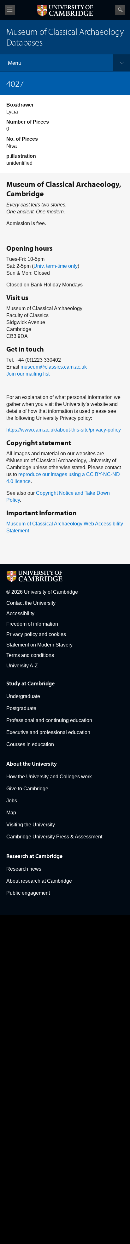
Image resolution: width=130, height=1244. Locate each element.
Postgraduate (21, 708)
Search (120, 10)
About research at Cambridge (39, 881)
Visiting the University (30, 824)
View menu (10, 10)
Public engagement (28, 893)
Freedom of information (32, 624)
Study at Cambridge (30, 683)
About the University (31, 763)
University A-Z (22, 665)
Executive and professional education (48, 732)
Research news (23, 869)
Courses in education (30, 744)
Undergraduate (23, 696)
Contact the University (31, 603)
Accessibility (20, 613)
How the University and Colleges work (49, 776)
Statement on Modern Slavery (39, 644)
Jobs (11, 800)
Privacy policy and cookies (36, 634)
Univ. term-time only (55, 266)
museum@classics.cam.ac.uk (54, 367)
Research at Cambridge (34, 856)
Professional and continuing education (49, 720)
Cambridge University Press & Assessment (54, 836)
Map (11, 812)
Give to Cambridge (27, 788)
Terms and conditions (30, 655)
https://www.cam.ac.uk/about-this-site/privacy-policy (63, 429)
